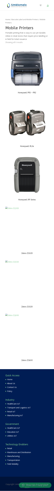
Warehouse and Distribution (19, 452)
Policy (9, 391)
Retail (9, 448)
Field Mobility (12, 464)
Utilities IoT (12, 436)
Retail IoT (11, 411)
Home (7, 19)
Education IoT (13, 432)
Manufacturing (13, 456)
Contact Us (12, 387)
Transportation (13, 460)
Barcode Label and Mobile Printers (25, 19)
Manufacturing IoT (15, 415)
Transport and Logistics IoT (19, 407)
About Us (11, 383)
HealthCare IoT (13, 403)
